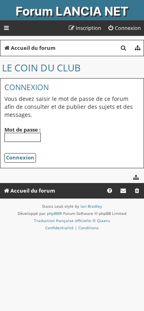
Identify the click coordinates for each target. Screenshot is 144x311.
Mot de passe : (22, 129)
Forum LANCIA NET (72, 11)
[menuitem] (124, 28)
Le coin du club (41, 67)
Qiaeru (103, 220)
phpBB (53, 213)
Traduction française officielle (62, 220)
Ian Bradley (91, 206)
